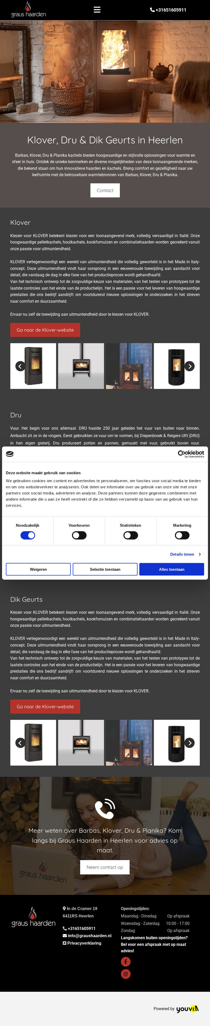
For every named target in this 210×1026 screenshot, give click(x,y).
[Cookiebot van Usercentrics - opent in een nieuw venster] (181, 454)
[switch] (79, 535)
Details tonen (182, 554)
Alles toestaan (171, 569)
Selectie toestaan (105, 569)
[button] (97, 10)
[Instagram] (126, 974)
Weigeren (38, 569)
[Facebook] (126, 962)
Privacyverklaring (84, 943)
